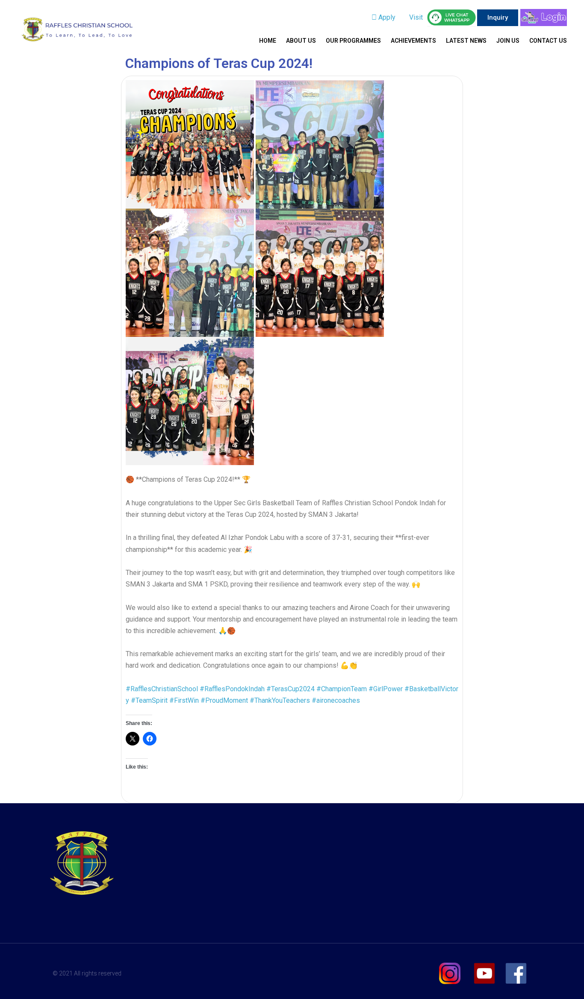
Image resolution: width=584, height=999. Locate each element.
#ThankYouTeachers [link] (280, 700)
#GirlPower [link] (386, 689)
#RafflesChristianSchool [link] (162, 689)
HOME (267, 40)
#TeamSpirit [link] (149, 700)
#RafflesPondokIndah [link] (232, 689)
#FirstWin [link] (184, 700)
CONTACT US (548, 40)
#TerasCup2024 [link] (290, 689)
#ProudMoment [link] (224, 700)
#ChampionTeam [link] (341, 689)
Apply (386, 17)
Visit (415, 17)
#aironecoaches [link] (336, 700)
